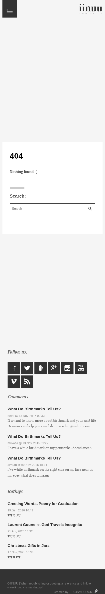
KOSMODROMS (83, 592)
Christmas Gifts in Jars (29, 545)
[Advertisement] (52, 79)
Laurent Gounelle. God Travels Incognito (45, 524)
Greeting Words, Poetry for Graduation (43, 504)
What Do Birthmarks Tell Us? (34, 409)
